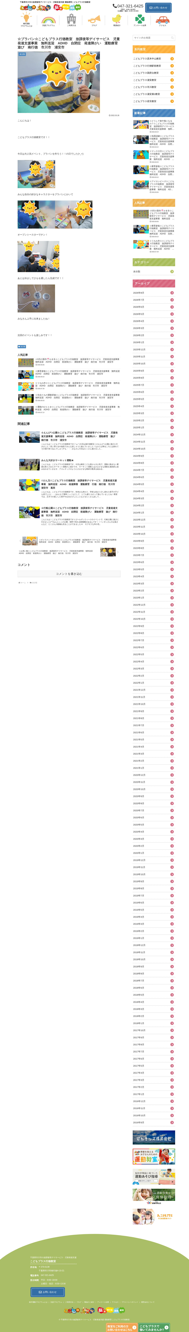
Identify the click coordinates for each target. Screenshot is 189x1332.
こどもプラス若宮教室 (144, 101)
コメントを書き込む (69, 573)
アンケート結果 (103, 1302)
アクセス (115, 1302)
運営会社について (148, 1302)
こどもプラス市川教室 (144, 87)
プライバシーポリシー (129, 1302)
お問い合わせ (160, 7)
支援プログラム (56, 1302)
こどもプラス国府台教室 (146, 73)
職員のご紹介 (89, 1302)
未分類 (23, 347)
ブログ (78, 1302)
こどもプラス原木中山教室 (147, 58)
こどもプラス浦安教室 (144, 80)
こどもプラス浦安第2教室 (146, 94)
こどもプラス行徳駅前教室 (147, 66)
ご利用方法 (69, 1302)
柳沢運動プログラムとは (38, 1302)
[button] (172, 37)
